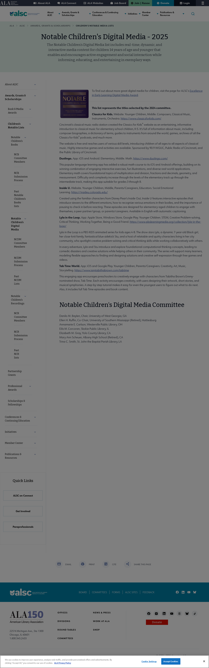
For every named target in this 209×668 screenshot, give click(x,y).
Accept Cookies (170, 661)
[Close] (204, 661)
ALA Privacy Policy (62, 662)
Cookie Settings (149, 661)
